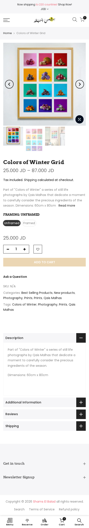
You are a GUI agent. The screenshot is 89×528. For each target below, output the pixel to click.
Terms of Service (42, 509)
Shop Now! (64, 4)
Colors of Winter (24, 304)
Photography (13, 298)
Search (19, 509)
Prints (28, 298)
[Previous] (9, 84)
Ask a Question (15, 277)
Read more (66, 205)
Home (7, 33)
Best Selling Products (36, 293)
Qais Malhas (53, 298)
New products (64, 293)
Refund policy (69, 509)
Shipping (30, 180)
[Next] (79, 84)
